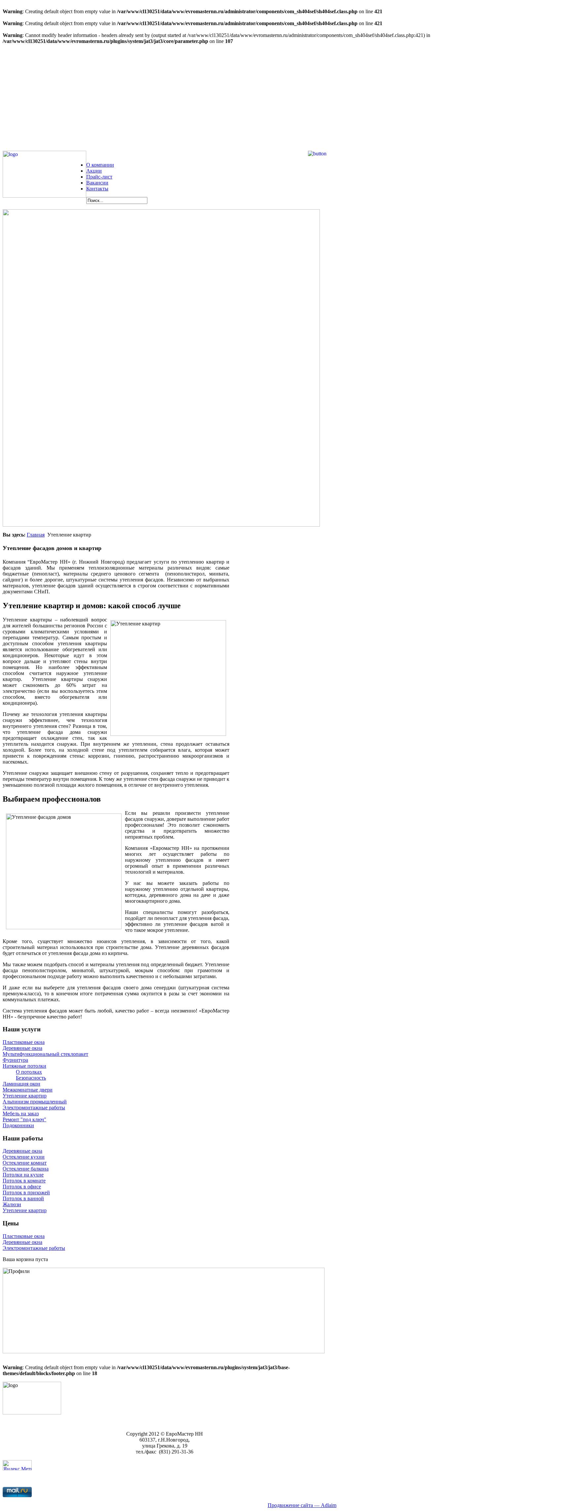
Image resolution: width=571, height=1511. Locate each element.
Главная (36, 534)
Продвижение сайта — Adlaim (302, 1505)
